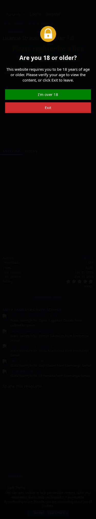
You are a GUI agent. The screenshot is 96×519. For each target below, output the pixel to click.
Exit (48, 107)
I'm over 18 (48, 94)
